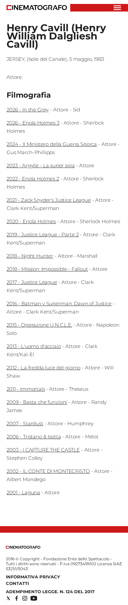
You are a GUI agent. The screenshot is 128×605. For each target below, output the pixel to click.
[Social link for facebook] (16, 598)
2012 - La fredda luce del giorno (43, 367)
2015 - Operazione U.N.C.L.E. (39, 325)
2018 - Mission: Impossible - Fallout (47, 269)
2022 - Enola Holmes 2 (33, 178)
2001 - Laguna (23, 492)
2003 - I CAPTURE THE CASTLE (43, 450)
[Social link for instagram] (24, 598)
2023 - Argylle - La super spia (41, 165)
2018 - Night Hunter (30, 256)
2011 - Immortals (26, 389)
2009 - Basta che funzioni (37, 402)
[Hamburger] (117, 8)
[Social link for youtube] (34, 598)
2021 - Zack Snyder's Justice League (49, 200)
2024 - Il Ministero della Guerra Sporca (52, 144)
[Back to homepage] (23, 547)
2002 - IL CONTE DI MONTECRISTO (48, 471)
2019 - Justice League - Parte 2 (42, 234)
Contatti (17, 583)
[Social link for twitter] (8, 598)
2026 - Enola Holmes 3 (33, 123)
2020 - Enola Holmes (31, 221)
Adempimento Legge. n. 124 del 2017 (50, 591)
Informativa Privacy (33, 576)
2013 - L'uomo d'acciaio (34, 346)
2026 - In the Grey (28, 109)
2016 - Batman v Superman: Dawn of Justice (59, 303)
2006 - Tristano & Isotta (34, 436)
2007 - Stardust (25, 423)
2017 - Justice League (32, 282)
